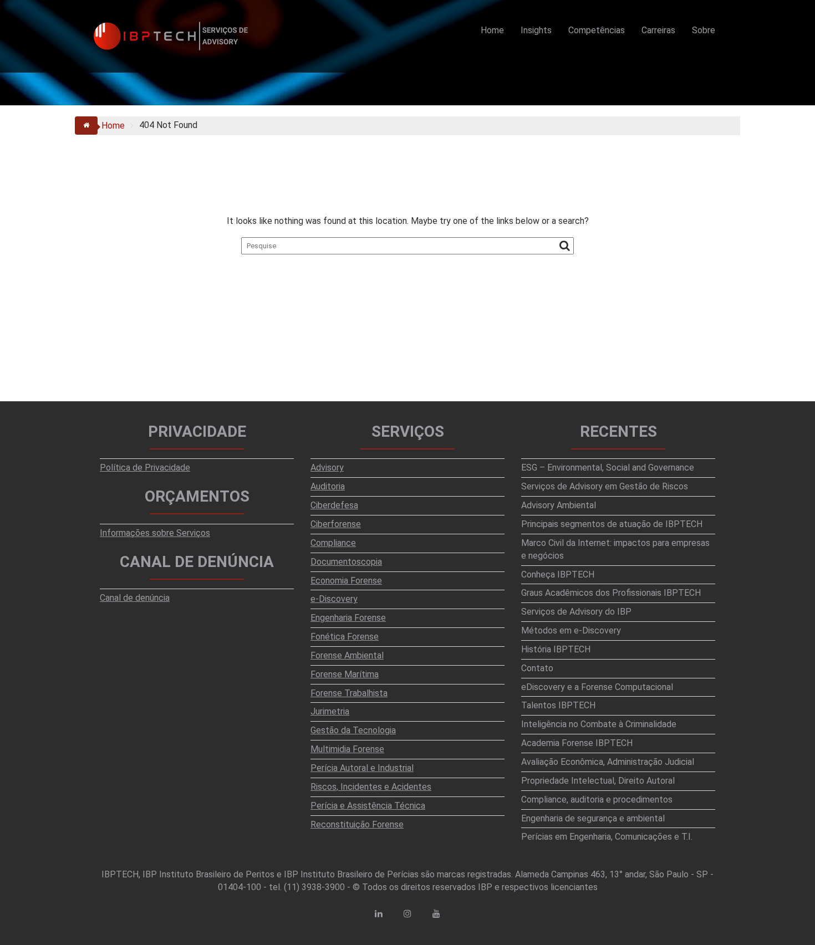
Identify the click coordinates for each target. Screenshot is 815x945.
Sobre (703, 30)
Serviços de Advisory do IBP (576, 611)
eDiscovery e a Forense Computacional (597, 687)
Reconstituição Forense (357, 824)
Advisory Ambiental (558, 505)
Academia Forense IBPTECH (577, 743)
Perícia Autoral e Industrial (362, 768)
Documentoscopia (346, 561)
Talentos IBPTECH (558, 705)
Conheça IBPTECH (557, 574)
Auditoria (327, 486)
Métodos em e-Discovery (571, 630)
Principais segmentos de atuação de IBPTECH (611, 524)
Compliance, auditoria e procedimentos (597, 799)
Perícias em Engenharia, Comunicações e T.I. (606, 836)
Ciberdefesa (334, 505)
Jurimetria (329, 711)
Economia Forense (346, 580)
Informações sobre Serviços (155, 533)
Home (492, 30)
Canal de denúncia (135, 597)
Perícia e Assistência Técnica (367, 805)
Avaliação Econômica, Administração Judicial (607, 762)
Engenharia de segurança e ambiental (593, 818)
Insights (536, 30)
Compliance (333, 543)
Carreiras (658, 30)
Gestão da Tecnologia (353, 730)
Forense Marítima (344, 674)
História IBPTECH (555, 649)
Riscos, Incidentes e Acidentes (370, 786)
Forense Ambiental (347, 655)
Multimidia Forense (347, 749)
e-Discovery (334, 599)
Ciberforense (335, 524)
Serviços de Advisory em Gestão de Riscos (604, 486)
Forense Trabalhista (349, 693)
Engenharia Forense (348, 617)
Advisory (327, 467)
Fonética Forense (344, 636)
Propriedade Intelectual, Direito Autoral (598, 780)
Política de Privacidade (145, 467)
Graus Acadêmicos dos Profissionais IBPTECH (611, 593)
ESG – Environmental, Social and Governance (607, 467)
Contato (537, 668)
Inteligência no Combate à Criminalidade (598, 724)
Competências (596, 30)
